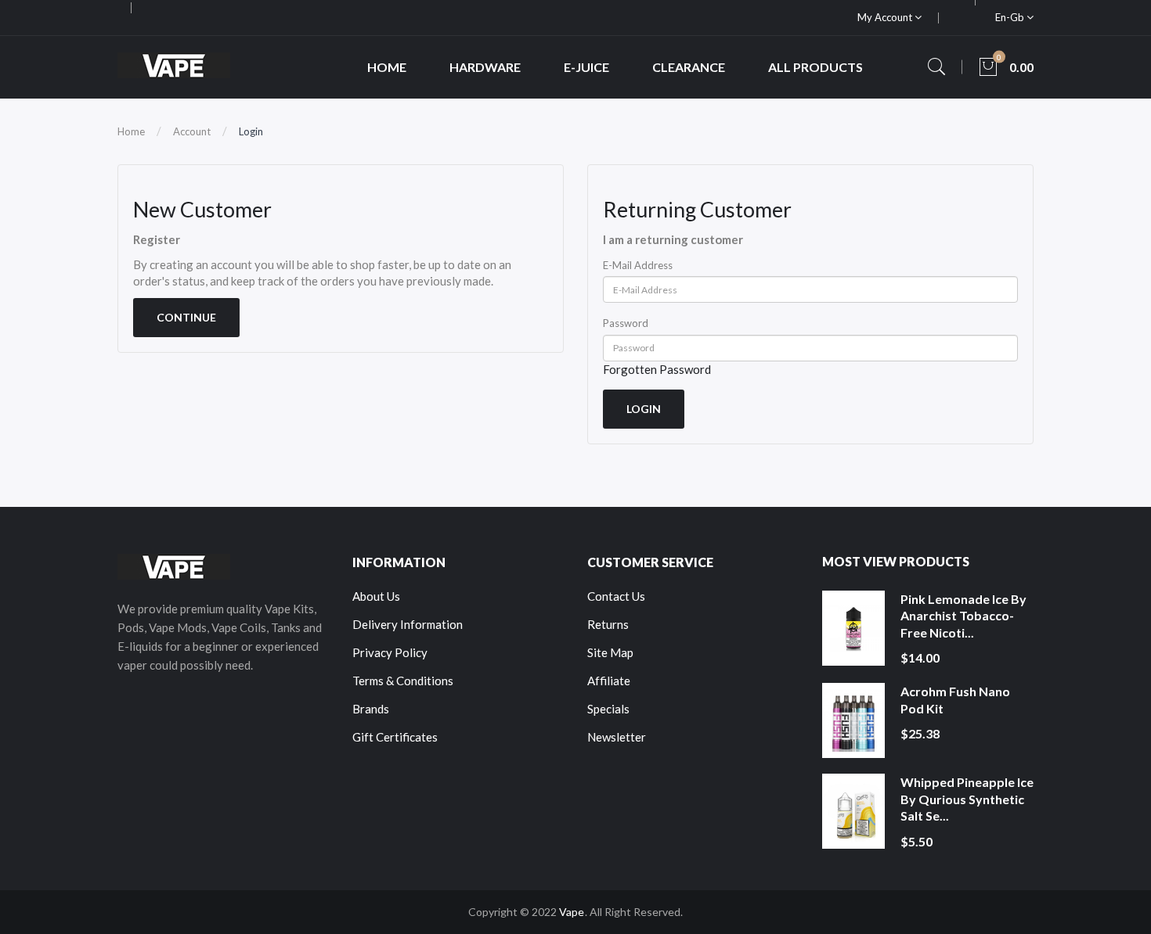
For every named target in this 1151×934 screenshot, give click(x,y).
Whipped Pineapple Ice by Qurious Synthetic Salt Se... (967, 798)
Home (131, 131)
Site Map (610, 652)
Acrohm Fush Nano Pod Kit (955, 700)
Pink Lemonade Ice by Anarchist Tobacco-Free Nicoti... (963, 615)
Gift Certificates (395, 737)
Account (192, 131)
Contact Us (616, 596)
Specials (608, 709)
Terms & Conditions (402, 681)
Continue (186, 317)
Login (251, 131)
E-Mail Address (638, 265)
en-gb (1011, 17)
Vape (571, 911)
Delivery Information (407, 624)
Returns (608, 624)
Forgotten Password (657, 369)
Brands (370, 709)
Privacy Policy (390, 652)
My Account (886, 17)
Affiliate (608, 681)
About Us (376, 596)
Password (625, 323)
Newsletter (616, 737)
